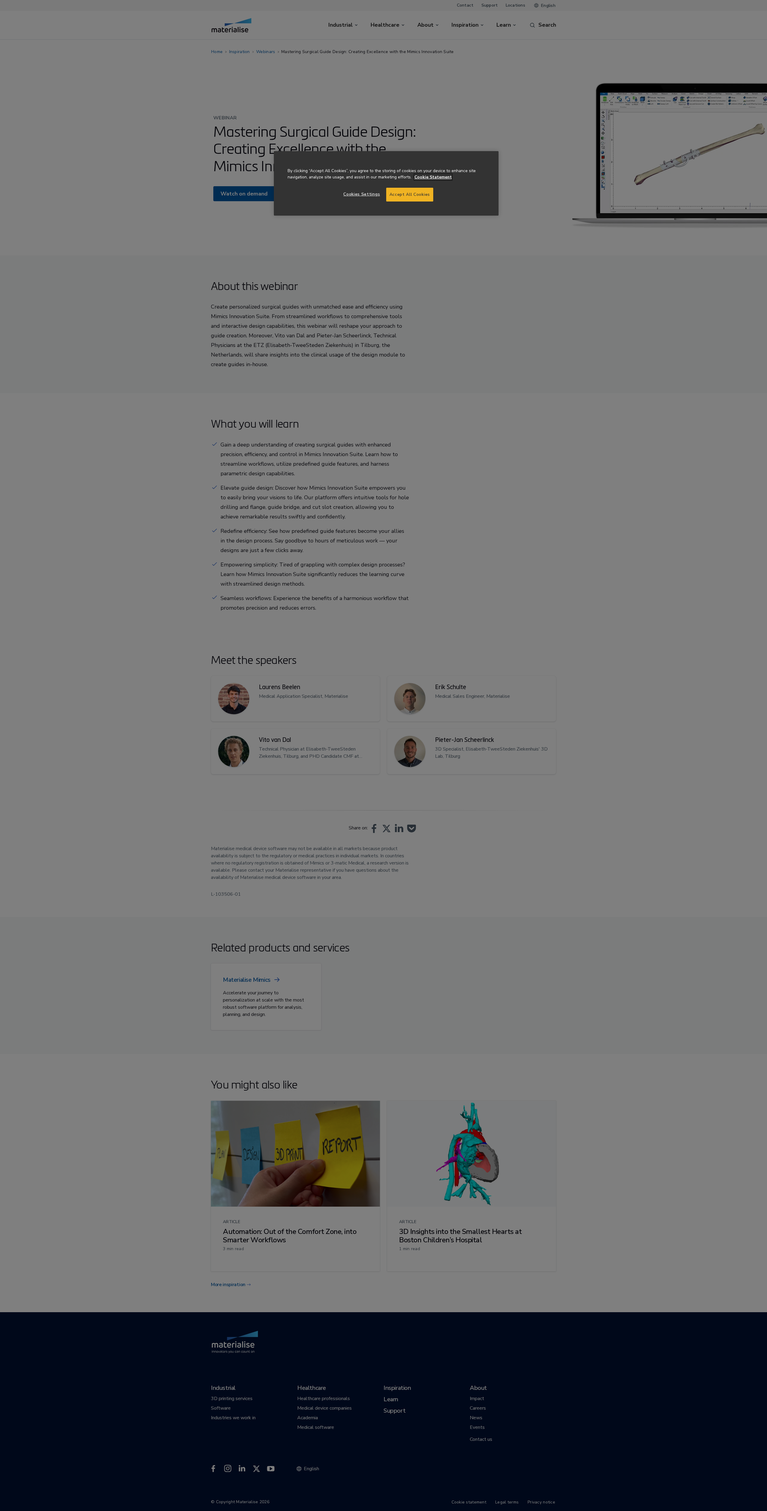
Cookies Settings (361, 194)
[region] (386, 183)
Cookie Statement (433, 177)
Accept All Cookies (409, 194)
